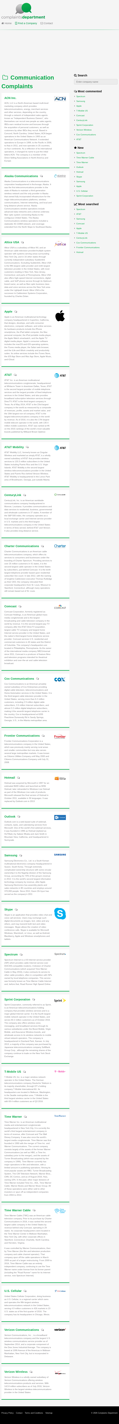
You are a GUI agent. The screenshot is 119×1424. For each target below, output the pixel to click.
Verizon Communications (21, 1329)
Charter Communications (21, 546)
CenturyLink (81, 120)
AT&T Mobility (14, 447)
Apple (79, 106)
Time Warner (82, 162)
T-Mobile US (82, 111)
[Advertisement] (59, 50)
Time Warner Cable (85, 157)
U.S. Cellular (82, 191)
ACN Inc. (10, 98)
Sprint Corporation (84, 125)
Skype (79, 177)
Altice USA (11, 242)
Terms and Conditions (34, 1413)
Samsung (80, 101)
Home (8, 23)
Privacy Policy (7, 1413)
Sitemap (48, 1413)
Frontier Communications (88, 247)
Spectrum (80, 96)
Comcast (80, 115)
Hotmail (79, 172)
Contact (48, 23)
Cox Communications (86, 134)
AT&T (78, 139)
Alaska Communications (21, 176)
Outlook (79, 167)
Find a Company (27, 23)
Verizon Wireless (84, 130)
